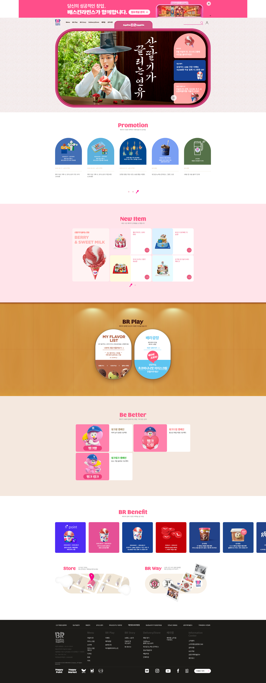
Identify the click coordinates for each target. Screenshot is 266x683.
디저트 (89, 654)
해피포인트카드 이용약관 (115, 625)
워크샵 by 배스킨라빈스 (151, 647)
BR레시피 (108, 645)
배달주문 (146, 654)
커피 (88, 660)
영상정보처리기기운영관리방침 (154, 625)
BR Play (75, 22)
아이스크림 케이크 (91, 649)
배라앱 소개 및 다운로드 (171, 639)
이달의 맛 (90, 638)
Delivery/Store (94, 22)
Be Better (128, 647)
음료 (88, 657)
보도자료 (191, 651)
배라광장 (108, 641)
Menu (68, 22)
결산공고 (191, 658)
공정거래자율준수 (187, 625)
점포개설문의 (76, 625)
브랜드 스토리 (129, 638)
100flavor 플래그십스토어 (148, 642)
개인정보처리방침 (134, 625)
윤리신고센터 (99, 625)
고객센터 (191, 641)
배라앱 (103, 22)
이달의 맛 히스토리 (128, 642)
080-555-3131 (62, 654)
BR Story (83, 22)
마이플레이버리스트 (111, 648)
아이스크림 (91, 641)
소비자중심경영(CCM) (196, 644)
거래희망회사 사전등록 (204, 625)
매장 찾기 (146, 638)
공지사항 (110, 22)
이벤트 (107, 638)
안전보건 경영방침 (172, 625)
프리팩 (89, 645)
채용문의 (88, 625)
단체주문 (146, 657)
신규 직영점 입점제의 (61, 625)
